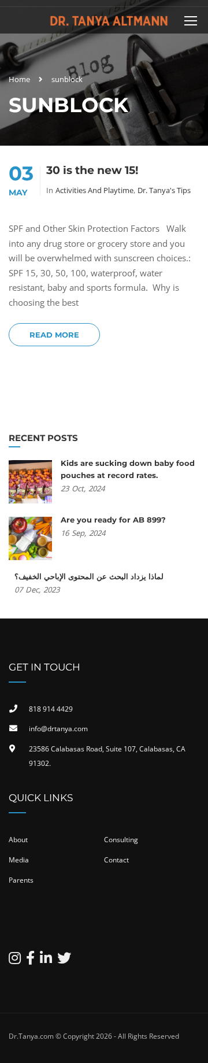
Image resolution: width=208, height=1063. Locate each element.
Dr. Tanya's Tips (164, 190)
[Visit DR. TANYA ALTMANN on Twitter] (64, 960)
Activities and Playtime (94, 190)
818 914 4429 (51, 709)
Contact (116, 860)
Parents (21, 880)
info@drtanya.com (58, 729)
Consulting (121, 840)
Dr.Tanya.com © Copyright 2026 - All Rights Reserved (94, 1036)
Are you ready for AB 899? (113, 519)
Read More (54, 334)
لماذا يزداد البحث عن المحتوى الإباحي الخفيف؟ (89, 576)
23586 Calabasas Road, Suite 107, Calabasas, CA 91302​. (107, 756)
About (18, 840)
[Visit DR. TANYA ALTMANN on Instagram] (15, 960)
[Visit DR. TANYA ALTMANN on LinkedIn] (46, 960)
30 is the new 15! (92, 170)
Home (19, 79)
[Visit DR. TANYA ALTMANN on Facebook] (30, 960)
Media (19, 860)
